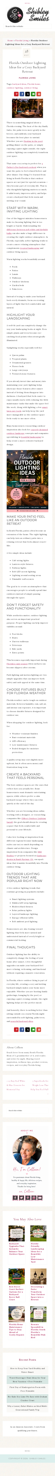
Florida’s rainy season (17, 664)
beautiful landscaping (31, 437)
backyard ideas (19, 84)
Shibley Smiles (27, 15)
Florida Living (22, 40)
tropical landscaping (29, 248)
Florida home (33, 84)
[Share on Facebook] (22, 94)
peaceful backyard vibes (22, 1021)
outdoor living (31, 88)
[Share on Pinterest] (16, 94)
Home (10, 40)
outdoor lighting (15, 88)
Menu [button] (27, 3)
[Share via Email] (33, 94)
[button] (15, 102)
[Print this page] (38, 94)
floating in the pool (33, 141)
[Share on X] (27, 94)
